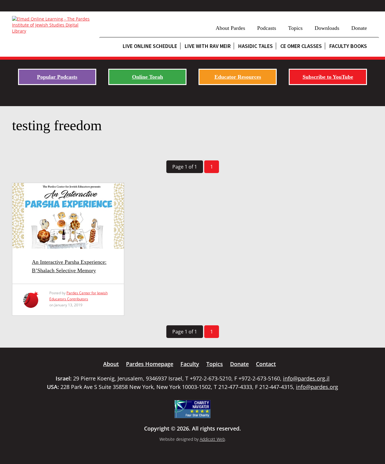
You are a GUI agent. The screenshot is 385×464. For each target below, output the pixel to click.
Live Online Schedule (150, 46)
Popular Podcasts (57, 77)
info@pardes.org (317, 386)
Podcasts (266, 28)
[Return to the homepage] (52, 25)
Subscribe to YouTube (328, 77)
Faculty (189, 364)
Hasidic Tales (255, 46)
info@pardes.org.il (306, 378)
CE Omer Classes (301, 46)
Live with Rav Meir (208, 46)
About (111, 364)
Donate (359, 28)
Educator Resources (237, 77)
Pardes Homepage (149, 364)
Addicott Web (212, 439)
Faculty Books (348, 46)
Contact (266, 364)
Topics (295, 28)
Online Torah (147, 77)
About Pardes (230, 28)
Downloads (327, 28)
